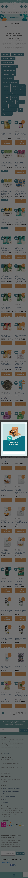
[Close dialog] (26, 423)
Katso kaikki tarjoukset (14, 453)
